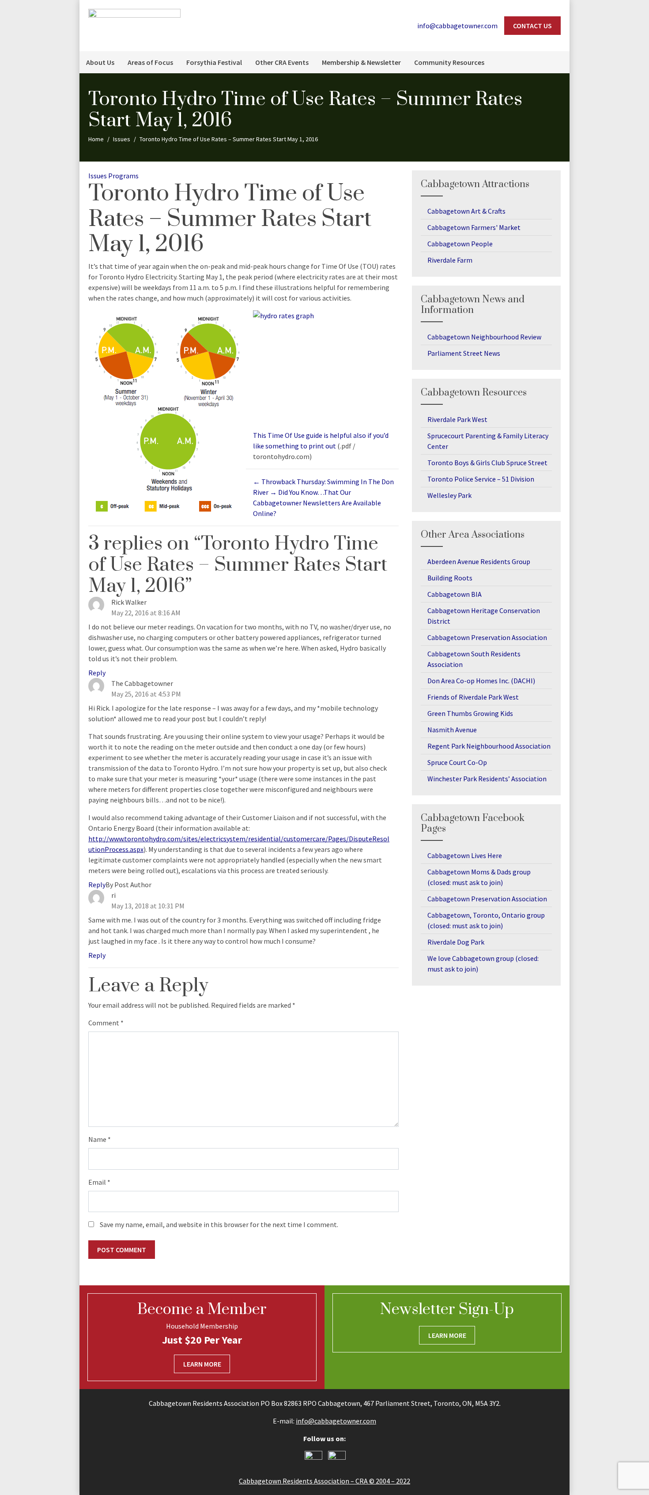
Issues (97, 175)
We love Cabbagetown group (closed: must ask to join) (483, 963)
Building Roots (449, 577)
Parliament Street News (463, 353)
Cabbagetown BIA (454, 594)
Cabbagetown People (460, 243)
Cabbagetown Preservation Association (487, 637)
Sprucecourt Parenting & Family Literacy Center (487, 441)
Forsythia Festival (214, 62)
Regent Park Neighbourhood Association (489, 746)
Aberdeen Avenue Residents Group (478, 561)
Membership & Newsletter (361, 62)
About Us (100, 62)
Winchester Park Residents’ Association (487, 778)
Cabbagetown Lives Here (464, 855)
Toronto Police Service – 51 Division (480, 478)
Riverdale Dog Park (455, 942)
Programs (123, 175)
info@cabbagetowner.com (336, 1420)
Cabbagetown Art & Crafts (466, 211)
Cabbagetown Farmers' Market (474, 227)
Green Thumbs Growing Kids (470, 713)
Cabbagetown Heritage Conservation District (483, 615)
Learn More (202, 1363)
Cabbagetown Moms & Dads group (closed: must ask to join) (479, 877)
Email (99, 1182)
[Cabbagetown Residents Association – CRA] (134, 24)
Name (99, 1139)
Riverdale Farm (449, 260)
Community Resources (449, 62)
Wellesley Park (449, 495)
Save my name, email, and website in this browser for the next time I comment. (219, 1224)
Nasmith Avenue (452, 729)
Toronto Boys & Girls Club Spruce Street (487, 462)
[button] (558, 62)
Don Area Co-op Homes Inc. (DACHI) (481, 680)
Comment (106, 1022)
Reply (97, 672)
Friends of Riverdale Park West (473, 697)
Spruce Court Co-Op (457, 762)
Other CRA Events (282, 62)
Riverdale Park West (457, 419)
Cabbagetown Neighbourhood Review (484, 336)
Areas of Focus (150, 62)
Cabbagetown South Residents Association (474, 659)
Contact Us (532, 25)
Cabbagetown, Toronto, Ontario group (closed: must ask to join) (486, 920)
